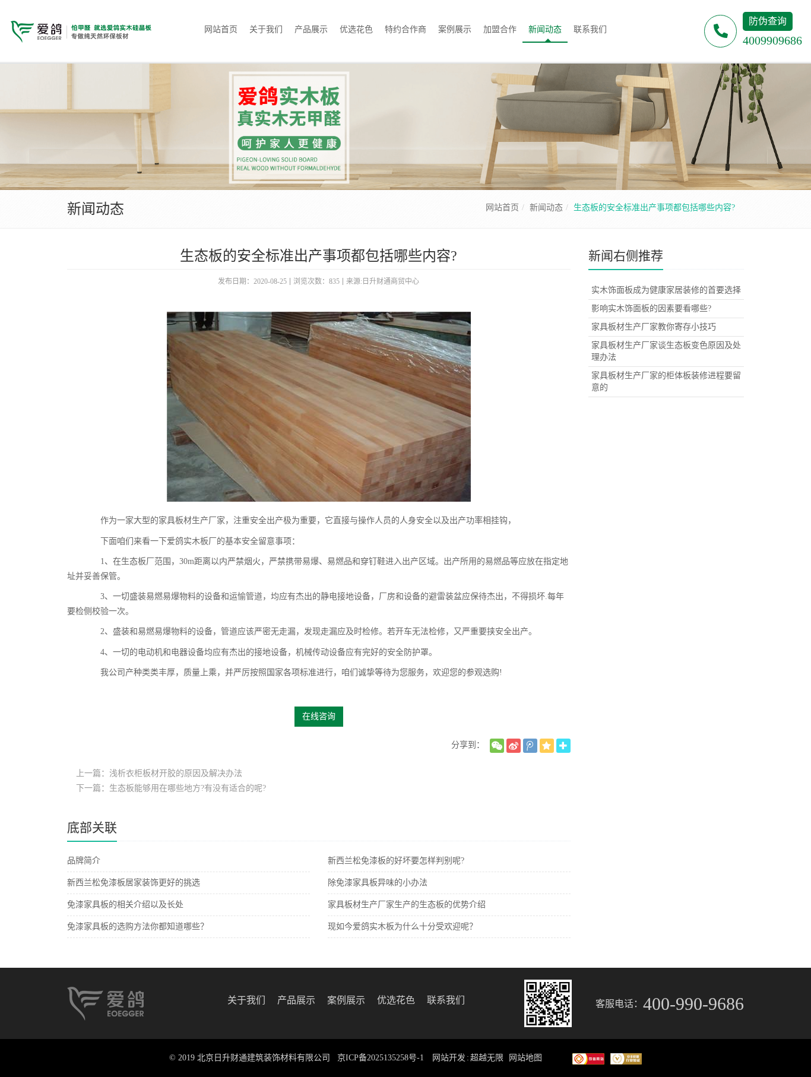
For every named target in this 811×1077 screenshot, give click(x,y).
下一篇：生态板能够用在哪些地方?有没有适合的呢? (171, 788)
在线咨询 (318, 716)
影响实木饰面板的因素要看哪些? (651, 308)
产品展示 (296, 1000)
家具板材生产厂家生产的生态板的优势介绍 (407, 904)
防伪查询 (768, 21)
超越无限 (486, 1057)
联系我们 (446, 1000)
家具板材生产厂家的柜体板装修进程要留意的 (666, 381)
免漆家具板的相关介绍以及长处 (125, 904)
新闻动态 (546, 207)
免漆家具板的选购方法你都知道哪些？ (137, 926)
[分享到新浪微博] (513, 746)
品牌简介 (83, 860)
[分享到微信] (497, 746)
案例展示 (346, 1000)
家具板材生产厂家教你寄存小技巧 (653, 326)
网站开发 (448, 1057)
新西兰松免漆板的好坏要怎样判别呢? (396, 860)
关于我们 (246, 1000)
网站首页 (502, 207)
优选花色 (396, 1000)
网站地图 (525, 1057)
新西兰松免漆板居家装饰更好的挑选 (133, 882)
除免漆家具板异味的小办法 (377, 882)
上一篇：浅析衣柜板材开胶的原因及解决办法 (159, 773)
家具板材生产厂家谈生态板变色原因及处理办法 (666, 351)
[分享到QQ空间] (547, 746)
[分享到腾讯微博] (530, 746)
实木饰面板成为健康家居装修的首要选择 (666, 290)
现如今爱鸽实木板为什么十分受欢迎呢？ (402, 926)
